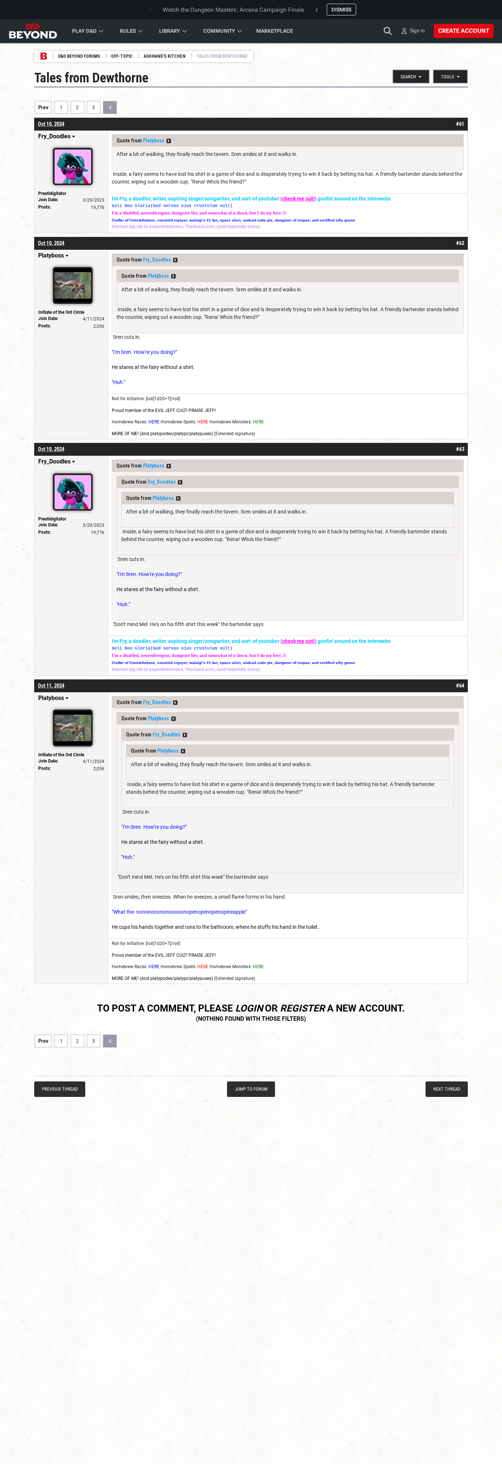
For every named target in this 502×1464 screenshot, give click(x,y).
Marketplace (274, 31)
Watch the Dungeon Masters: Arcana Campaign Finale (233, 9)
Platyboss (153, 140)
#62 (460, 243)
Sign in (417, 30)
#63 (460, 449)
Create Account (463, 30)
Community (219, 31)
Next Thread (446, 1089)
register (302, 1008)
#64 (460, 686)
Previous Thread (60, 1089)
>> (168, 141)
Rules (128, 31)
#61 (460, 124)
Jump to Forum (251, 1089)
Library (169, 31)
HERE (154, 421)
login (249, 1008)
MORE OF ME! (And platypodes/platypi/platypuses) (162, 433)
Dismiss (341, 10)
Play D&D (84, 31)
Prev (43, 107)
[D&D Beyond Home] (32, 31)
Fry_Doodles (157, 260)
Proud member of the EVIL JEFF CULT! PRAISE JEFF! (164, 410)
